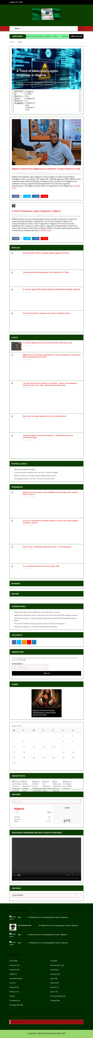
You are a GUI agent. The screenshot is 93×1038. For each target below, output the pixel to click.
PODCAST (53, 987)
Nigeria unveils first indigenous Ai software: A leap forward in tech (46, 168)
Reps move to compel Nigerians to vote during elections (44, 416)
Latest (52, 978)
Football (53, 970)
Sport (52, 992)
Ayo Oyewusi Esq (24, 925)
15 (63, 747)
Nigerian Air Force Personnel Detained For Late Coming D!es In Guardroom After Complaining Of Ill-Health (52, 356)
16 (73, 747)
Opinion (12, 987)
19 (34, 752)
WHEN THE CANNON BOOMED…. (25, 469)
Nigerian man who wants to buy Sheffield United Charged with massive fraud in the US (50, 493)
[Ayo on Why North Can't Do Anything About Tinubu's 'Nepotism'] (13, 918)
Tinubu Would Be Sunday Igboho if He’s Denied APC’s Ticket (46, 272)
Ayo (20, 172)
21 (54, 752)
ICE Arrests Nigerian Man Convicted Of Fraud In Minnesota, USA (47, 343)
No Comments (45, 172)
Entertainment (55, 965)
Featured (13, 970)
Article (12, 961)
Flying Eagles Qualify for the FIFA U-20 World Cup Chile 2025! (34, 479)
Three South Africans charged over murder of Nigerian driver (46, 313)
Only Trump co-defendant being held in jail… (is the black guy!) (47, 547)
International (14, 978)
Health (12, 974)
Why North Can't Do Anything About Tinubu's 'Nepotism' (49, 917)
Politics (12, 992)
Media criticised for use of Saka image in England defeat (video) (35, 476)
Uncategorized (14, 1005)
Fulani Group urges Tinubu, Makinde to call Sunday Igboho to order (36, 612)
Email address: (17, 664)
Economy (13, 965)
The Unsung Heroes (57, 996)
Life (11, 983)
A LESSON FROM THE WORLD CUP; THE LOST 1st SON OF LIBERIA (36, 473)
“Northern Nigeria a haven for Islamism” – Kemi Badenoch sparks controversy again (48, 436)
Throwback (13, 1000)
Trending (53, 1000)
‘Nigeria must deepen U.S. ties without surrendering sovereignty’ (35, 627)
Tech (37, 172)
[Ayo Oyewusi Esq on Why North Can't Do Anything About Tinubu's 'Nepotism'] (13, 927)
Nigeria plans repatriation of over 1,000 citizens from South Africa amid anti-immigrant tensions (46, 615)
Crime (52, 961)
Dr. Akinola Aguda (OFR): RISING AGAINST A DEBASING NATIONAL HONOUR (51, 289)
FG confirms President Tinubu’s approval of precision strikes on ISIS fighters (39, 624)
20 (44, 752)
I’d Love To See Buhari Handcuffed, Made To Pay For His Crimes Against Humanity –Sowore (50, 522)
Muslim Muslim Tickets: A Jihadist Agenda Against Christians (46, 253)
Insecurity (53, 974)
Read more (47, 230)
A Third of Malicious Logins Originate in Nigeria (37, 73)
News (39, 214)
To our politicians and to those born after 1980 (41, 566)
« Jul (13, 767)
